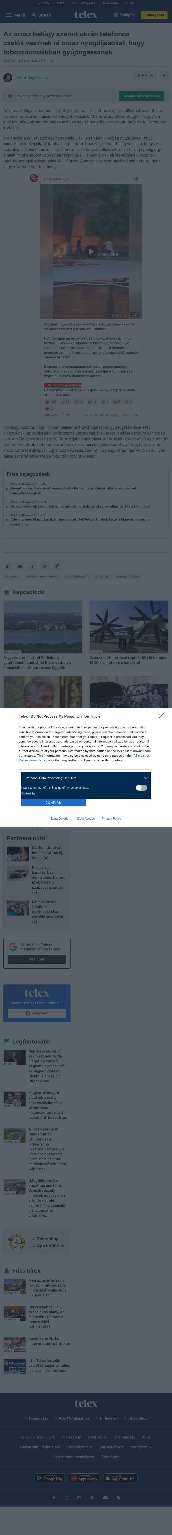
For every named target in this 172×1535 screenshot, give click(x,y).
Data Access (86, 818)
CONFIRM (53, 802)
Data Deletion (60, 818)
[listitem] (84, 777)
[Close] (163, 717)
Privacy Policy (111, 818)
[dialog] (86, 767)
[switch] (141, 788)
